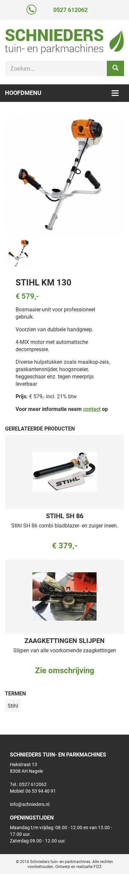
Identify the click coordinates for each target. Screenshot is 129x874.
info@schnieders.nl (29, 804)
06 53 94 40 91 (40, 791)
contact (92, 408)
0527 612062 (70, 10)
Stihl (13, 705)
